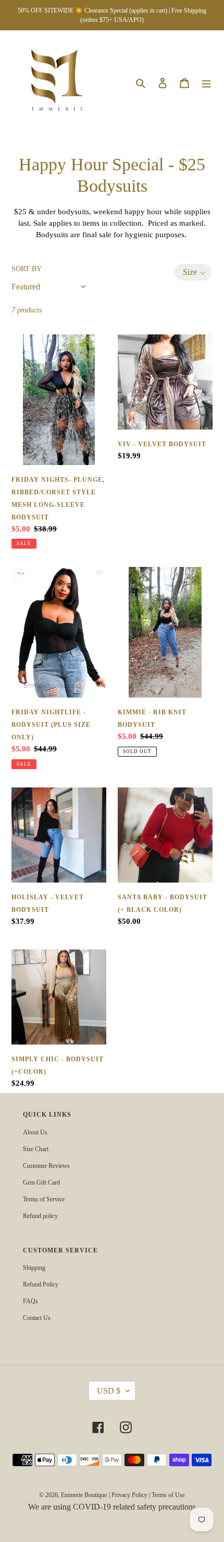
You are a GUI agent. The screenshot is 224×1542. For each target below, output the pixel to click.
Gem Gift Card (41, 1182)
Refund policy (40, 1216)
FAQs (30, 1301)
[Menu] (206, 82)
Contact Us (37, 1317)
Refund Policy (40, 1284)
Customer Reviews (46, 1165)
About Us (35, 1132)
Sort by (26, 269)
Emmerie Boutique (84, 1495)
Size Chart (35, 1149)
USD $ (108, 1390)
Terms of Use (168, 1495)
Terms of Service (44, 1199)
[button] (193, 272)
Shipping (34, 1267)
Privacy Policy (129, 1495)
